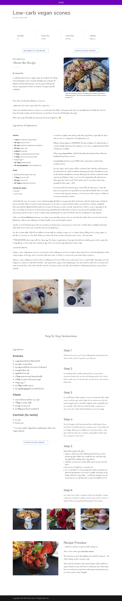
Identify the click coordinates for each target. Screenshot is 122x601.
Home (61, 3)
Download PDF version (85, 51)
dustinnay (16, 17)
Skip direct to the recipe (34, 51)
